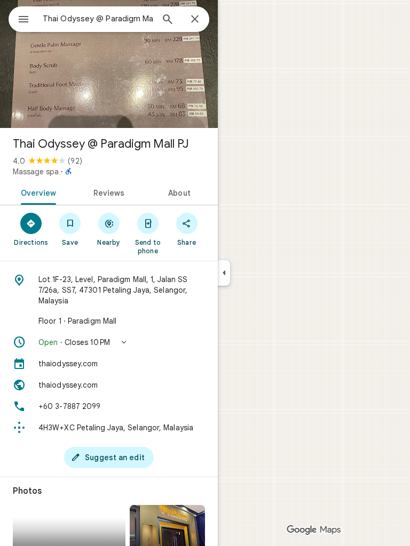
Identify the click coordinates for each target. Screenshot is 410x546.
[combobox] (98, 18)
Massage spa (36, 171)
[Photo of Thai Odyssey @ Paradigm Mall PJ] (109, 64)
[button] (109, 342)
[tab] (37, 192)
